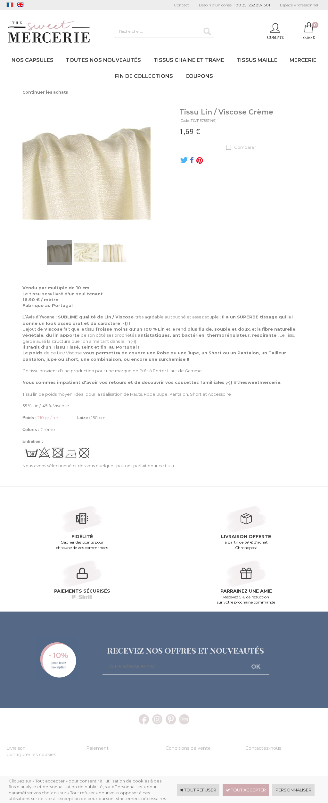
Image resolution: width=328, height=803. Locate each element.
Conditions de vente (188, 748)
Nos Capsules (32, 60)
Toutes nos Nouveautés (103, 60)
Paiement (97, 748)
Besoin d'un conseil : (234, 5)
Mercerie (303, 60)
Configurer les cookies (31, 754)
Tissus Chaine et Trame (188, 60)
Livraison (16, 748)
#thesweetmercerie (257, 382)
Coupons (199, 76)
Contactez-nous (263, 748)
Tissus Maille (256, 60)
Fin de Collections (144, 76)
